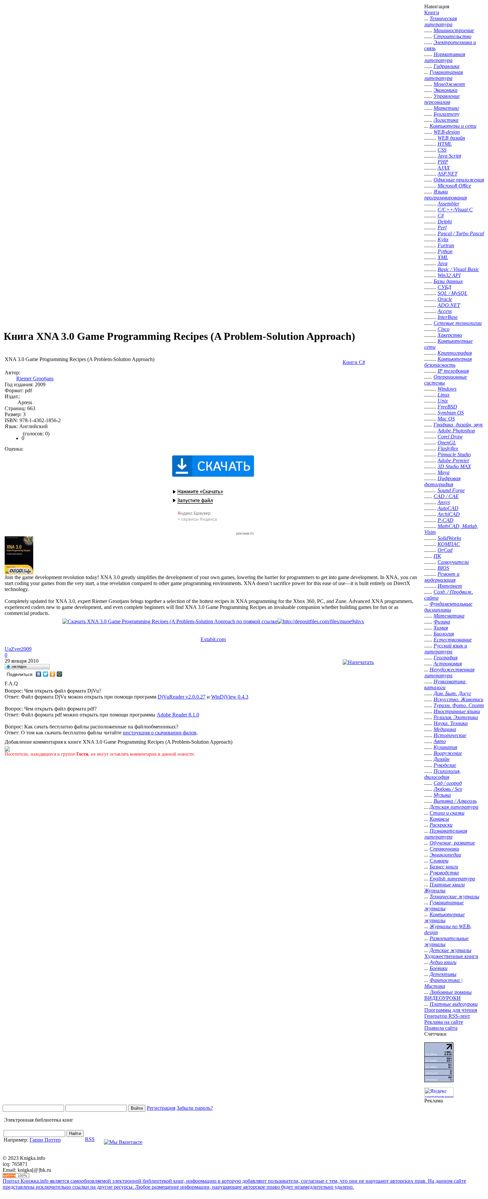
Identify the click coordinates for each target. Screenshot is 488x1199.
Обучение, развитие (452, 843)
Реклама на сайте (443, 1022)
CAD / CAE (446, 496)
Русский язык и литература (445, 648)
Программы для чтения (450, 1010)
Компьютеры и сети (453, 126)
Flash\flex (448, 448)
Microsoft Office (454, 185)
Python (445, 251)
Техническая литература (440, 21)
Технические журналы (454, 896)
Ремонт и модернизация (441, 577)
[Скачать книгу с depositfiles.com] (321, 621)
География (445, 657)
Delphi (445, 221)
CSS (442, 150)
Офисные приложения (459, 180)
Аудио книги (443, 962)
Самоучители (453, 562)
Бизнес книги (444, 866)
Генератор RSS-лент (447, 1016)
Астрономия (448, 663)
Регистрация (161, 1108)
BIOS (443, 568)
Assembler (448, 203)
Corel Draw (450, 436)
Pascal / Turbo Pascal (461, 233)
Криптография (455, 353)
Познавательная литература (445, 834)
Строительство (452, 36)
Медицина (445, 729)
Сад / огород (448, 783)
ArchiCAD (449, 514)
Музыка (442, 795)
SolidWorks (449, 538)
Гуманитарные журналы (444, 905)
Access (445, 311)
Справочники (444, 849)
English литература (452, 878)
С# (441, 215)
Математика (449, 616)
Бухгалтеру (446, 114)
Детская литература (454, 807)
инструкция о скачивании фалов (160, 732)
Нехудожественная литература (449, 672)
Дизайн (441, 759)
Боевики (438, 968)
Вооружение (448, 753)
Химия (441, 628)
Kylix (443, 239)
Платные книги (447, 884)
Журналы (435, 890)
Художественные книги (451, 956)
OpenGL (447, 442)
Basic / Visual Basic (458, 269)
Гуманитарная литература (443, 75)
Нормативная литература (444, 57)
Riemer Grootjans (34, 378)
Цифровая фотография (442, 481)
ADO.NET (449, 305)
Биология (444, 634)
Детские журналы (450, 950)
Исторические (450, 735)
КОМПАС (449, 544)
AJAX (444, 168)
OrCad (445, 550)
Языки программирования (445, 194)
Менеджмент (449, 84)
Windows (447, 389)
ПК (437, 556)
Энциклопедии (445, 855)
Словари (439, 860)
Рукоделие (445, 765)
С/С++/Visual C (455, 209)
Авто (440, 741)
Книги (431, 12)
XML (443, 257)
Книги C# (354, 362)
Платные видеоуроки (454, 1004)
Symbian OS (451, 412)
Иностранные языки (457, 711)
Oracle (445, 299)
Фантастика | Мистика (443, 983)
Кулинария (445, 747)
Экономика (445, 90)
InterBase (448, 317)
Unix (443, 401)
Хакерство (450, 335)
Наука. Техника (451, 723)
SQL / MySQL (452, 293)
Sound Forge (451, 490)
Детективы (443, 974)
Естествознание (453, 639)
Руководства (444, 872)
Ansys (444, 502)
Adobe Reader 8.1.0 (178, 714)
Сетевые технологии (458, 323)
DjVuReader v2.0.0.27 (181, 697)
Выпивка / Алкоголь (455, 801)
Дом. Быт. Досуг (452, 693)
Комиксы (439, 819)
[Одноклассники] (52, 674)
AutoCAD (448, 508)
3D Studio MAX (454, 466)
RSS (90, 1139)
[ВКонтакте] (38, 674)
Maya (443, 472)
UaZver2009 (18, 649)
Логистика (446, 120)
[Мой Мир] (59, 674)
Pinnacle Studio (454, 454)
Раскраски (441, 825)
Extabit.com (213, 639)
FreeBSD (447, 407)
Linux (443, 395)
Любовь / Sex (448, 789)
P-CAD (445, 520)
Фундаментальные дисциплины (448, 607)
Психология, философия (442, 774)
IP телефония (453, 371)
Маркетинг (446, 108)
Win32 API (449, 275)
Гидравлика (446, 66)
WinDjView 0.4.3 (229, 697)
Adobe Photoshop (456, 430)
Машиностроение (454, 30)
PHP (443, 162)
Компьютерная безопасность (448, 362)
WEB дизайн (451, 138)
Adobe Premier (453, 460)
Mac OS (446, 418)
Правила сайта (440, 1028)
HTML (445, 144)
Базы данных (448, 281)
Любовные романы (451, 992)
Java (442, 263)
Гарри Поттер (45, 1140)
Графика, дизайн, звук (458, 424)
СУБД (444, 287)
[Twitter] (45, 674)
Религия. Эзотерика (456, 717)
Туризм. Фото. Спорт (459, 705)
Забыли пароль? (195, 1108)
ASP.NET (447, 174)
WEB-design (447, 132)
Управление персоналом (442, 99)
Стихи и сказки (447, 813)
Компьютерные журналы (444, 917)
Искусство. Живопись (458, 699)
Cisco (443, 329)
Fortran (446, 245)
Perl (442, 227)
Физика (442, 622)
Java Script (449, 156)
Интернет (450, 586)
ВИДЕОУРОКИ (442, 998)
